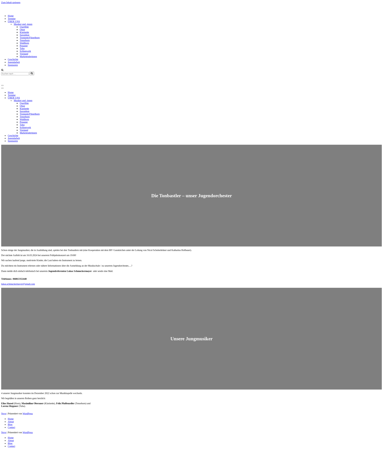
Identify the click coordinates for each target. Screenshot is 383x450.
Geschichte (13, 59)
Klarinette (24, 32)
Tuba (22, 48)
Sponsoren (13, 65)
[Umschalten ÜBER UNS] (53, 98)
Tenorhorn (25, 40)
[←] (16, 10)
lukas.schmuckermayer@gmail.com (18, 284)
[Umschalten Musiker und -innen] (53, 100)
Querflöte (24, 27)
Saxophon (24, 35)
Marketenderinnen (28, 56)
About (11, 421)
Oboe (22, 29)
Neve (3, 413)
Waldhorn (24, 43)
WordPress (28, 413)
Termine (12, 18)
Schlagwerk (25, 51)
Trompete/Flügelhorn (30, 37)
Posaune (24, 45)
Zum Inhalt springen (10, 2)
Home (11, 16)
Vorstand (24, 54)
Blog (10, 424)
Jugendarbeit (14, 62)
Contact (11, 427)
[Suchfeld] (2, 70)
